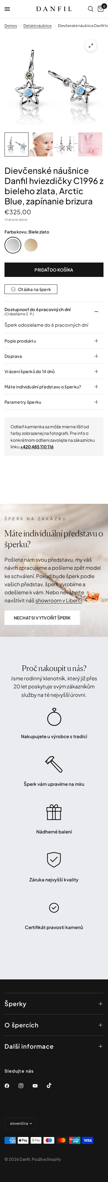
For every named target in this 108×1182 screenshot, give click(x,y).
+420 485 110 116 (36, 446)
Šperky (15, 1003)
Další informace (29, 1046)
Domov (10, 25)
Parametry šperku (22, 402)
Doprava (13, 356)
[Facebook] (11, 1085)
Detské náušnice (37, 25)
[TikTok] (53, 1085)
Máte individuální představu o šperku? (42, 386)
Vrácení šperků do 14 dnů (29, 371)
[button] (42, 617)
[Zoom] (91, 45)
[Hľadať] (91, 9)
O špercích (21, 1025)
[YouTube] (39, 1085)
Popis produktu (20, 340)
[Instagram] (25, 1085)
